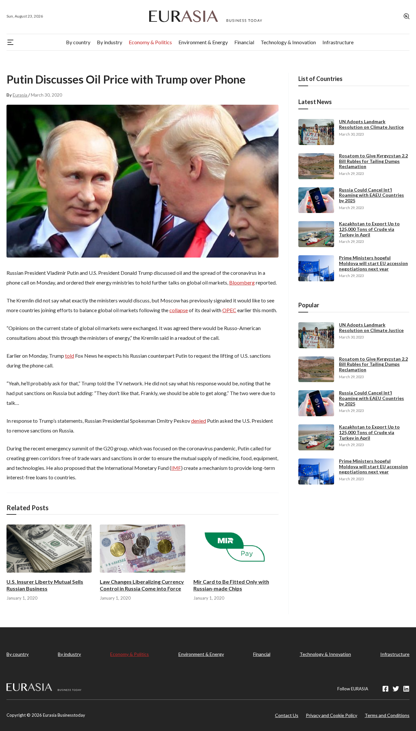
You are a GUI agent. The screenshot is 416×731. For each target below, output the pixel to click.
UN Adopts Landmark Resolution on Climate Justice (371, 124)
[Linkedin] (406, 688)
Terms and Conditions (387, 715)
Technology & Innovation (325, 654)
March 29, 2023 (351, 173)
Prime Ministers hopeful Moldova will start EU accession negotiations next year (373, 263)
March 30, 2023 (351, 134)
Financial (261, 654)
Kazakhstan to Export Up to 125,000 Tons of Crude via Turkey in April (369, 229)
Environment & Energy (201, 654)
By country (17, 654)
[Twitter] (396, 688)
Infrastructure (395, 654)
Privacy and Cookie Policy (331, 715)
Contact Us (286, 715)
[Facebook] (385, 688)
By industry (69, 654)
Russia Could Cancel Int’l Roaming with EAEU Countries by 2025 (371, 195)
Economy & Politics (129, 654)
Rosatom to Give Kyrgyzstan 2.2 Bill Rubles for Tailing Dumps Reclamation (373, 161)
